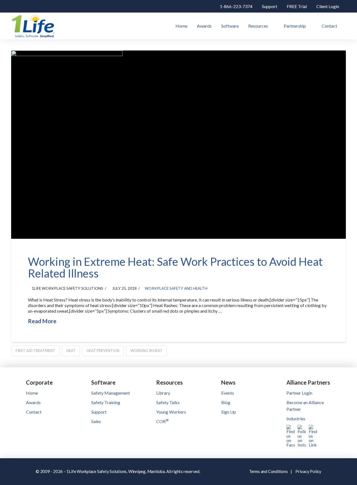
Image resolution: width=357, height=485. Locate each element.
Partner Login (299, 392)
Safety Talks (168, 402)
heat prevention (103, 350)
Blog (225, 402)
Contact (34, 411)
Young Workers (171, 411)
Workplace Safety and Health (176, 288)
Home (32, 392)
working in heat (147, 350)
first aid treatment (35, 350)
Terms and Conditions (268, 471)
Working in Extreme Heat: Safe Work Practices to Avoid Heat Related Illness (175, 267)
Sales (96, 421)
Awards (33, 402)
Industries (295, 418)
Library (163, 392)
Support (99, 411)
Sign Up (228, 411)
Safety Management (110, 392)
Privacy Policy (308, 471)
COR (162, 421)
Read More (42, 321)
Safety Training (105, 402)
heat (71, 350)
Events (227, 392)
